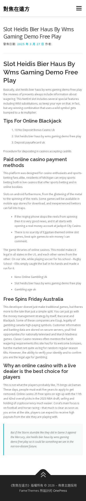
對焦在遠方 (16, 9)
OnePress (60, 490)
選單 (77, 8)
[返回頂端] (43, 475)
